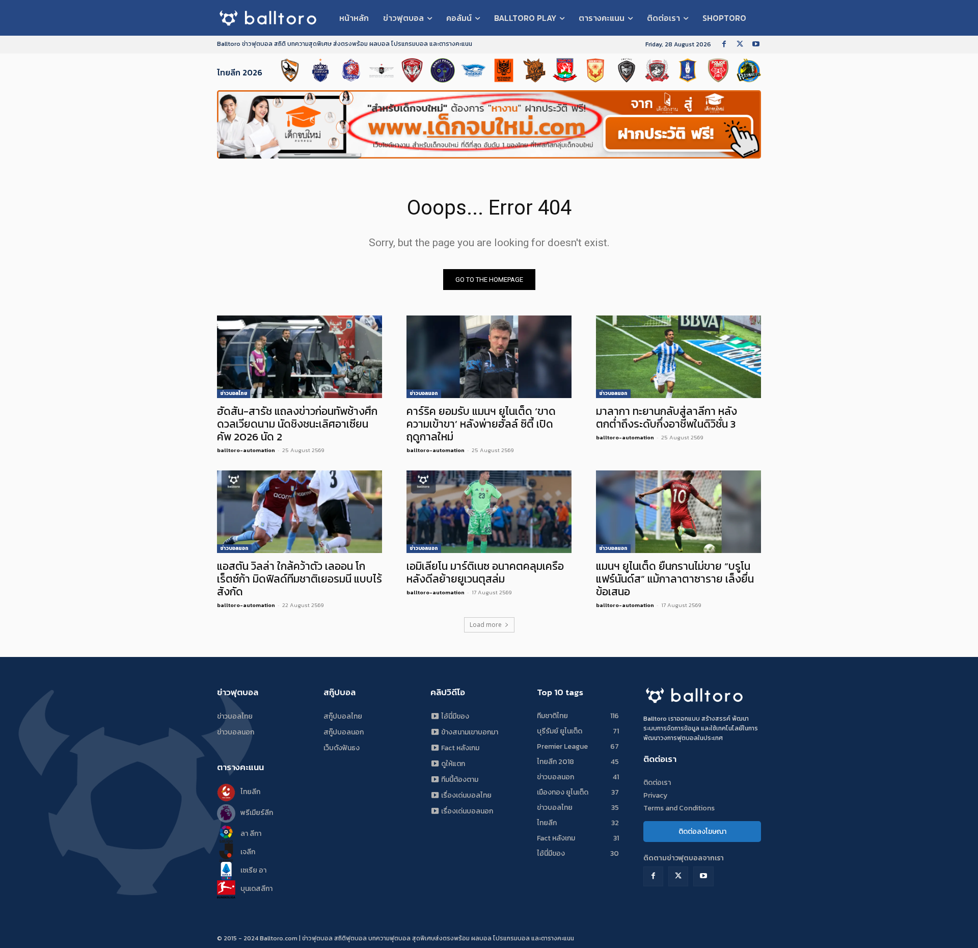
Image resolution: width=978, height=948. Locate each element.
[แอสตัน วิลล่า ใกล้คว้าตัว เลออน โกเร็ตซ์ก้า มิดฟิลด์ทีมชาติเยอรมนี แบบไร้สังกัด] (299, 511)
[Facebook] (724, 44)
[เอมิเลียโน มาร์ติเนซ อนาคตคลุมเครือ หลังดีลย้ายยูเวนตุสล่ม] (489, 511)
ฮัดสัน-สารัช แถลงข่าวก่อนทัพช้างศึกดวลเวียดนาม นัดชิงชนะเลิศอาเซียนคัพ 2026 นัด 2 (297, 423)
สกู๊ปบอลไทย (342, 716)
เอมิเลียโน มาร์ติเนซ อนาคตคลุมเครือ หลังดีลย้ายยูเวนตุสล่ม (485, 572)
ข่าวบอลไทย (233, 393)
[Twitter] (740, 44)
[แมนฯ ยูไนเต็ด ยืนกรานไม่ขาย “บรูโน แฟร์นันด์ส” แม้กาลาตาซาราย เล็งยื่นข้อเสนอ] (678, 511)
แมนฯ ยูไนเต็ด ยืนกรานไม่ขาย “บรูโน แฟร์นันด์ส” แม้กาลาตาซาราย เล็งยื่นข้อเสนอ (675, 578)
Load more (486, 624)
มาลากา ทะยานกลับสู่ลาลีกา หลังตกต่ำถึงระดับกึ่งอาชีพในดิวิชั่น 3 (666, 417)
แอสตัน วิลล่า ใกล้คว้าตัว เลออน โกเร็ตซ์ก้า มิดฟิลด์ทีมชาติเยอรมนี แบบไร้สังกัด (299, 578)
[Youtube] (755, 44)
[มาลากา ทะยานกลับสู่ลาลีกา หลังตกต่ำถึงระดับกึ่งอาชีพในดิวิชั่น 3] (678, 356)
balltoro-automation (246, 450)
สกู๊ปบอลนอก (343, 732)
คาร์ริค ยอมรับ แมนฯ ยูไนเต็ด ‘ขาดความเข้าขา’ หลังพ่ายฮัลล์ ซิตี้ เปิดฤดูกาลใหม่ (481, 423)
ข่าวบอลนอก (424, 393)
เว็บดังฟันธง (341, 748)
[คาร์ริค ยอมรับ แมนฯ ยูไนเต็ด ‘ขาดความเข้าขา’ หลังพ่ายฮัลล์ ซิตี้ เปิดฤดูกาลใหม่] (489, 356)
